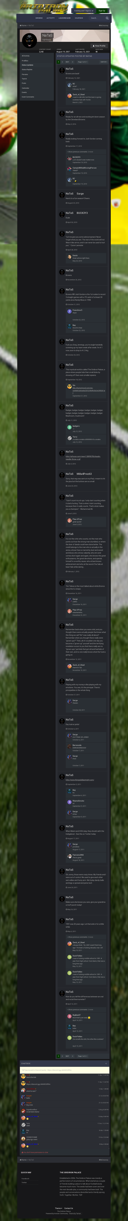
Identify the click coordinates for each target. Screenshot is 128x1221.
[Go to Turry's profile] (69, 438)
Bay (74, 325)
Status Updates (27, 65)
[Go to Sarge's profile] (69, 600)
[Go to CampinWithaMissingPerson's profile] (69, 169)
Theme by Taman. (75, 1213)
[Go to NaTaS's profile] (62, 70)
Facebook (25, 1179)
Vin (74, 385)
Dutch (75, 256)
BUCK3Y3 (76, 157)
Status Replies (27, 69)
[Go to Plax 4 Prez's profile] (69, 520)
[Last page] (72, 62)
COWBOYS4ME (31, 1137)
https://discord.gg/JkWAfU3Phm (38, 1084)
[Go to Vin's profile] (69, 386)
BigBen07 (76, 1015)
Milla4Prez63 (84, 473)
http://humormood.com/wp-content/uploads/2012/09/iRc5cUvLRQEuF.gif (89, 390)
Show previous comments (80, 152)
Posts (24, 83)
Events (24, 92)
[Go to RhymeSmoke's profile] (69, 802)
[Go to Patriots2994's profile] (69, 856)
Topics (24, 79)
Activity (50, 18)
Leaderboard (65, 18)
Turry (75, 437)
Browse (39, 18)
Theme (58, 1208)
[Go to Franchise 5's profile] (69, 311)
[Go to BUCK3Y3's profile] (69, 158)
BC (74, 84)
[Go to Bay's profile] (69, 326)
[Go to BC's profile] (69, 85)
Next (67, 62)
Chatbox (79, 18)
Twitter (24, 1182)
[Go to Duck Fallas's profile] (69, 957)
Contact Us (68, 1208)
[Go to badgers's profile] (69, 427)
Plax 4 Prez (77, 519)
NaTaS (69, 68)
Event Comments (28, 97)
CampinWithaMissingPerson (84, 168)
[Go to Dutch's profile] (69, 257)
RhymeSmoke (78, 801)
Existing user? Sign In (83, 11)
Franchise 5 (77, 310)
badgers (76, 426)
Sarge (80, 193)
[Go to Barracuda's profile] (69, 746)
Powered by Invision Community (57, 1213)
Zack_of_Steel (79, 95)
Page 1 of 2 (82, 62)
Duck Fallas (77, 956)
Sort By (103, 62)
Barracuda (77, 745)
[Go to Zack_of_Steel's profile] (69, 96)
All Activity (25, 56)
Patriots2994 (78, 855)
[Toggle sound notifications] (107, 1063)
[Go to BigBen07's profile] (69, 1016)
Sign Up (102, 11)
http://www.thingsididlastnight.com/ (80, 780)
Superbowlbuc (31, 1110)
